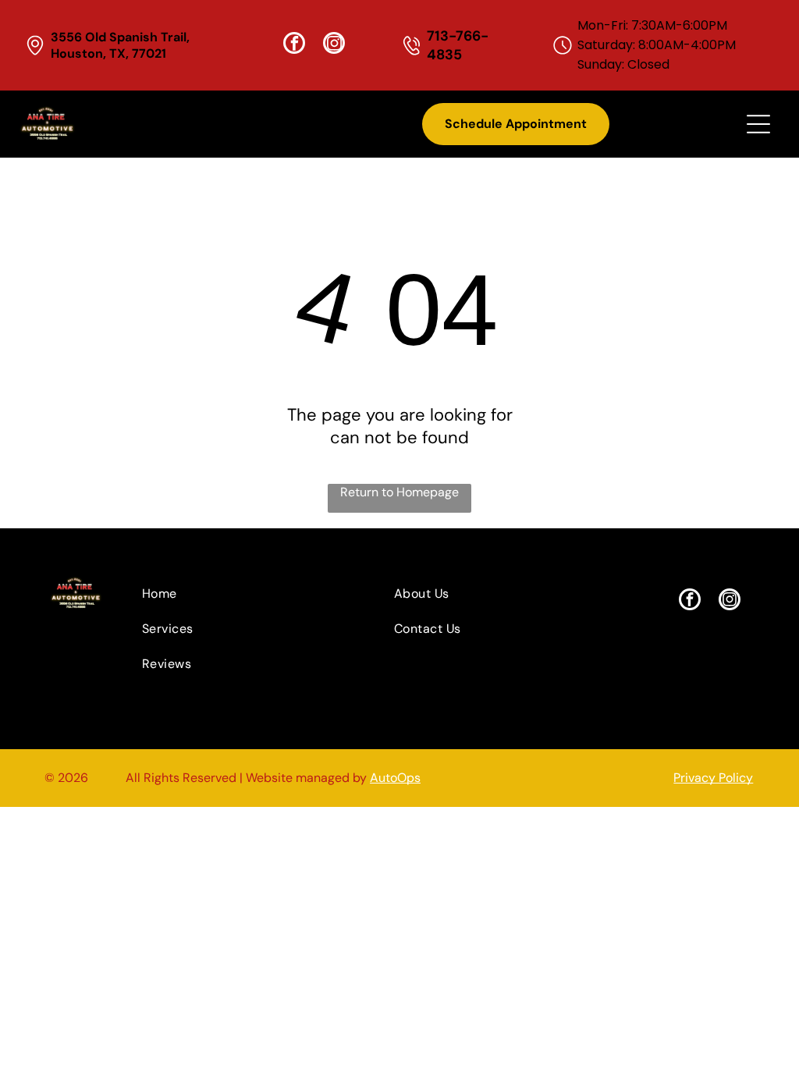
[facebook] (294, 45)
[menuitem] (237, 593)
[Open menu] (758, 124)
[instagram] (334, 45)
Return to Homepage (399, 492)
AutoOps (395, 777)
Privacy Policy (713, 777)
